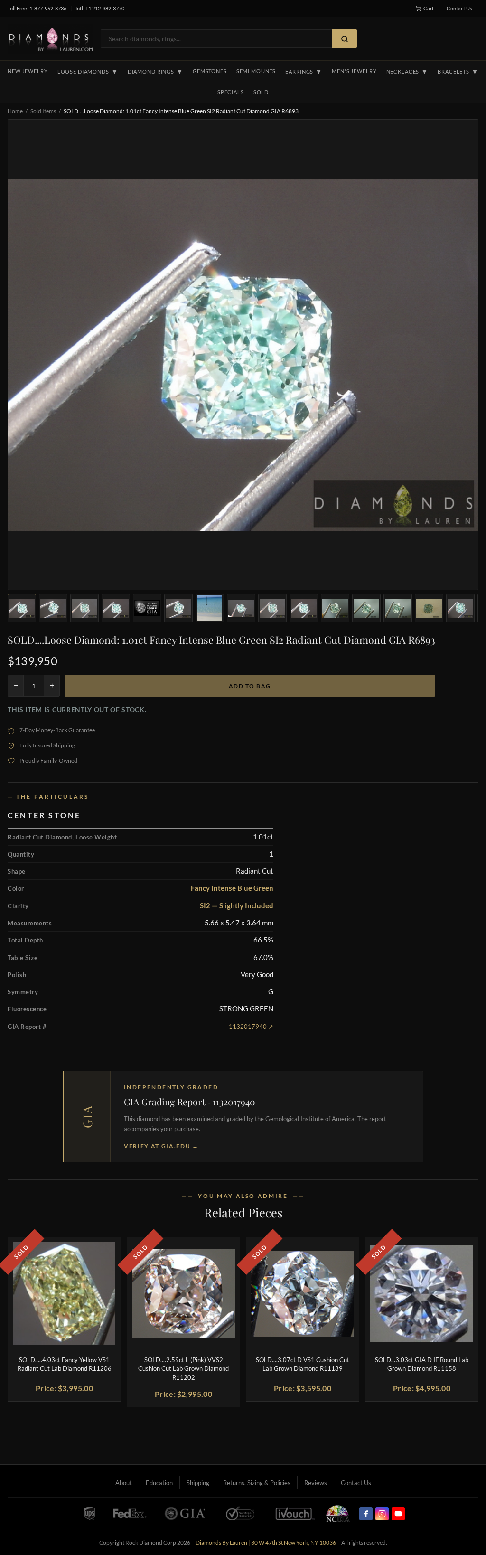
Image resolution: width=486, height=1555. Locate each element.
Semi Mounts (256, 71)
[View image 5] (147, 608)
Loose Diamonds (87, 71)
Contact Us (459, 8)
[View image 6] (178, 608)
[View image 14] (429, 608)
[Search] (344, 38)
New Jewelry (28, 71)
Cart (428, 8)
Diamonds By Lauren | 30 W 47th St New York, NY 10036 (266, 1542)
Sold (261, 92)
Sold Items (43, 110)
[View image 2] (53, 608)
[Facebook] (366, 1513)
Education (159, 1483)
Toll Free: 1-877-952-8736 (37, 8)
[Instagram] (382, 1513)
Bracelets (458, 71)
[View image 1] (22, 608)
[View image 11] (335, 608)
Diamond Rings (155, 71)
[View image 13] (397, 608)
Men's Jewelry (354, 71)
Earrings (303, 71)
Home (15, 110)
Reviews (315, 1483)
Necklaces (407, 71)
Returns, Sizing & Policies (256, 1483)
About (123, 1483)
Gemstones (210, 71)
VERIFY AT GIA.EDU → (161, 1146)
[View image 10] (304, 608)
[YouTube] (398, 1513)
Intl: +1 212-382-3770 (99, 8)
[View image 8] (241, 608)
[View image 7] (210, 608)
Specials (230, 92)
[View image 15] (460, 608)
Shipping (198, 1483)
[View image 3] (84, 608)
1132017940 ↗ (251, 1026)
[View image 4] (116, 608)
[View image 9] (272, 608)
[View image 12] (366, 608)
